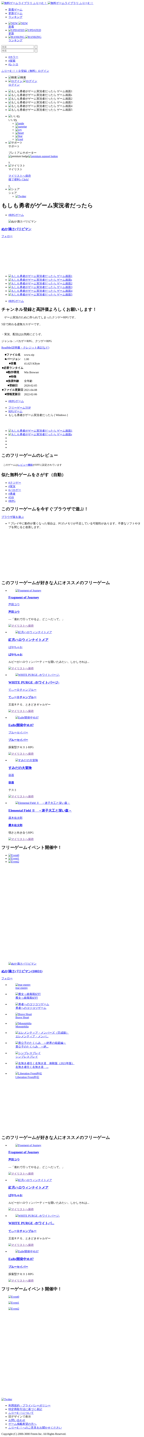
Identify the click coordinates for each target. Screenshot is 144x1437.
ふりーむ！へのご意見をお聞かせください (35, 1427)
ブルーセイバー (18, 732)
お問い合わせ (16, 1420)
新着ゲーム (15, 9)
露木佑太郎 (15, 817)
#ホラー (13, 57)
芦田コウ (14, 604)
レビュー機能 (25, 465)
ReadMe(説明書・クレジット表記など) (25, 347)
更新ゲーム (15, 13)
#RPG (11, 500)
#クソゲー (14, 482)
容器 (11, 775)
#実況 (11, 486)
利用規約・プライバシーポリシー (29, 1405)
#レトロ (13, 64)
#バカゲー (14, 490)
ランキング (15, 16)
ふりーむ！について (21, 1412)
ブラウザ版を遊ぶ (12, 516)
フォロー (7, 236)
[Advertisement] (27, 554)
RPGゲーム (15, 411)
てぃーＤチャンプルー (22, 689)
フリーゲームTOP (19, 407)
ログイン (43, 70)
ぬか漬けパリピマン (16, 229)
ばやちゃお (15, 647)
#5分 (11, 497)
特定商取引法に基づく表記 (25, 1409)
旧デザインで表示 (19, 1416)
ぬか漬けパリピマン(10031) (21, 971)
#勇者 (11, 493)
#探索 (11, 60)
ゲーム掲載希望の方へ (22, 1423)
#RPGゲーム (16, 214)
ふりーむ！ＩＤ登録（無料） (19, 70)
